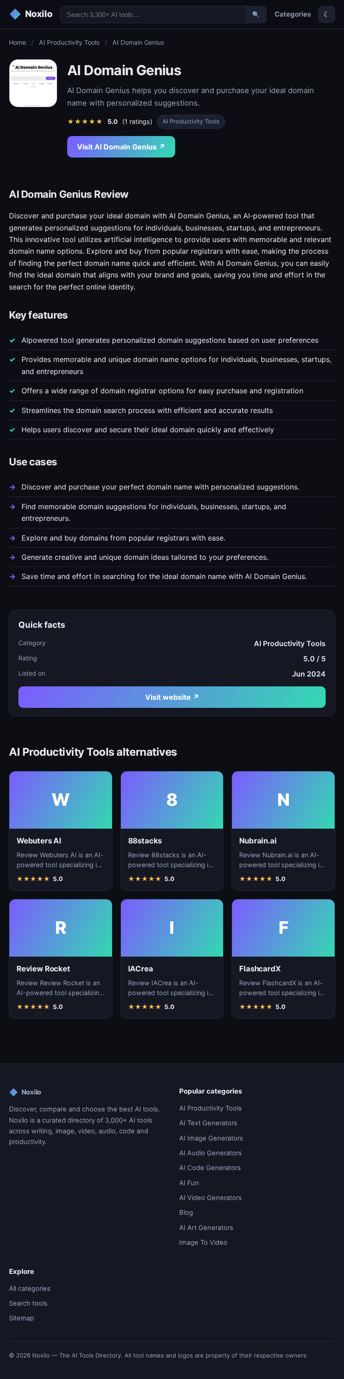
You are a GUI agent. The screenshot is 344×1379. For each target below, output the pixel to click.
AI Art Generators (206, 1228)
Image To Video (203, 1243)
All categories (30, 1289)
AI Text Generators (208, 1123)
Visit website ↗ (172, 697)
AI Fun (189, 1183)
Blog (186, 1213)
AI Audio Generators (210, 1153)
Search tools (28, 1303)
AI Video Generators (210, 1198)
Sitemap (21, 1318)
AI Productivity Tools (69, 42)
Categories (293, 14)
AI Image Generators (211, 1138)
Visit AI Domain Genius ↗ (121, 146)
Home (17, 42)
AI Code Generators (210, 1168)
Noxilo (25, 1092)
